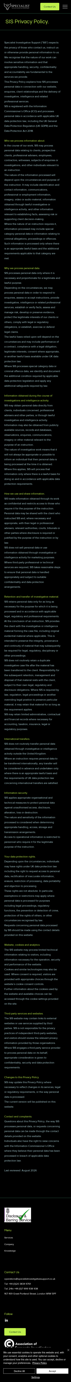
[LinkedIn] (6, 1320)
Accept (52, 1371)
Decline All (19, 1371)
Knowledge (10, 1250)
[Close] (66, 1352)
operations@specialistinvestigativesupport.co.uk (29, 1278)
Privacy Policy (39, 1363)
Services (8, 1237)
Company (9, 1244)
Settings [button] (35, 1377)
